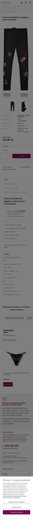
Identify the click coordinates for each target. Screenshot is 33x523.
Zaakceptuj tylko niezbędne (16, 502)
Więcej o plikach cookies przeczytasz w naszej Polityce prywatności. (15, 496)
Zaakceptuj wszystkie (16, 512)
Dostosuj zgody (16, 507)
